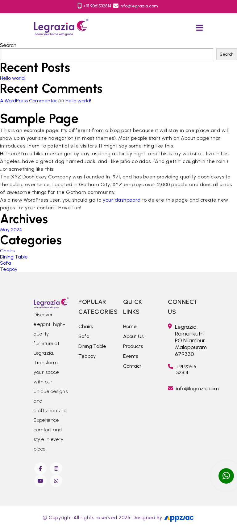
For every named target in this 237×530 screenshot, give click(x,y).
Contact (132, 366)
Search (8, 45)
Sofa (5, 263)
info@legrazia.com (139, 6)
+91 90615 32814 (186, 369)
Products (133, 346)
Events (130, 356)
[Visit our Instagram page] (56, 468)
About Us (133, 336)
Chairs (7, 251)
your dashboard (121, 200)
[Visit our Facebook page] (41, 468)
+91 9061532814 (97, 6)
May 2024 (11, 230)
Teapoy (8, 269)
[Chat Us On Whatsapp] (56, 481)
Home (130, 326)
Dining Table (14, 257)
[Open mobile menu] (199, 28)
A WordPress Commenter (28, 101)
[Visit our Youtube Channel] (41, 481)
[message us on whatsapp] (226, 476)
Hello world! (13, 78)
